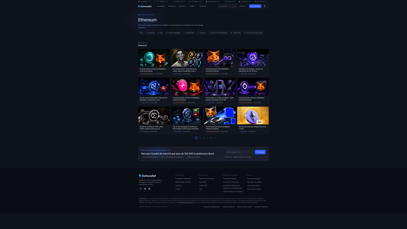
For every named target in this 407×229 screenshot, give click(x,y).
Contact (177, 189)
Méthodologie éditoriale (183, 182)
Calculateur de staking (254, 182)
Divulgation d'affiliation (261, 207)
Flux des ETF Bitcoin (230, 178)
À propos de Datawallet (183, 178)
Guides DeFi (203, 185)
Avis (200, 189)
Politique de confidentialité (212, 207)
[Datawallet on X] (140, 188)
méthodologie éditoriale (186, 202)
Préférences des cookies (244, 207)
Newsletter (161, 6)
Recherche (172, 6)
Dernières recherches (206, 178)
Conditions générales (228, 207)
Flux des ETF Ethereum (231, 182)
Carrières (178, 185)
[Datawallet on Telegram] (145, 188)
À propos (202, 6)
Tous (141, 33)
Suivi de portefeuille (253, 178)
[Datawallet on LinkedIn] (149, 188)
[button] (266, 6)
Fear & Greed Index (253, 185)
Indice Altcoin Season (254, 189)
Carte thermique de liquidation (233, 191)
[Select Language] (266, 6)
